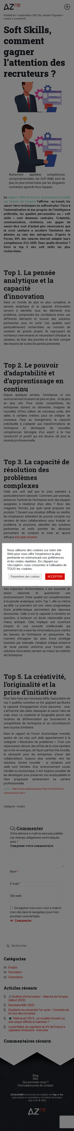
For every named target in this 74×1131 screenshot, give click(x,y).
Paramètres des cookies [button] (25, 576)
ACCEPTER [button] (55, 576)
